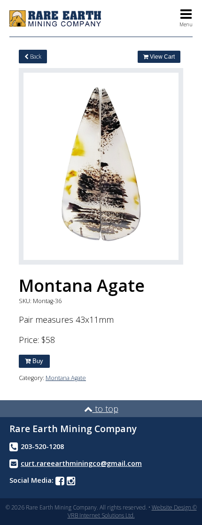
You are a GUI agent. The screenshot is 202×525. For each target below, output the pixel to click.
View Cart (161, 56)
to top (105, 408)
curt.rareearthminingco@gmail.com (81, 463)
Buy (37, 361)
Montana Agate (66, 378)
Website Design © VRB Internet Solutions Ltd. (132, 511)
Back (35, 57)
